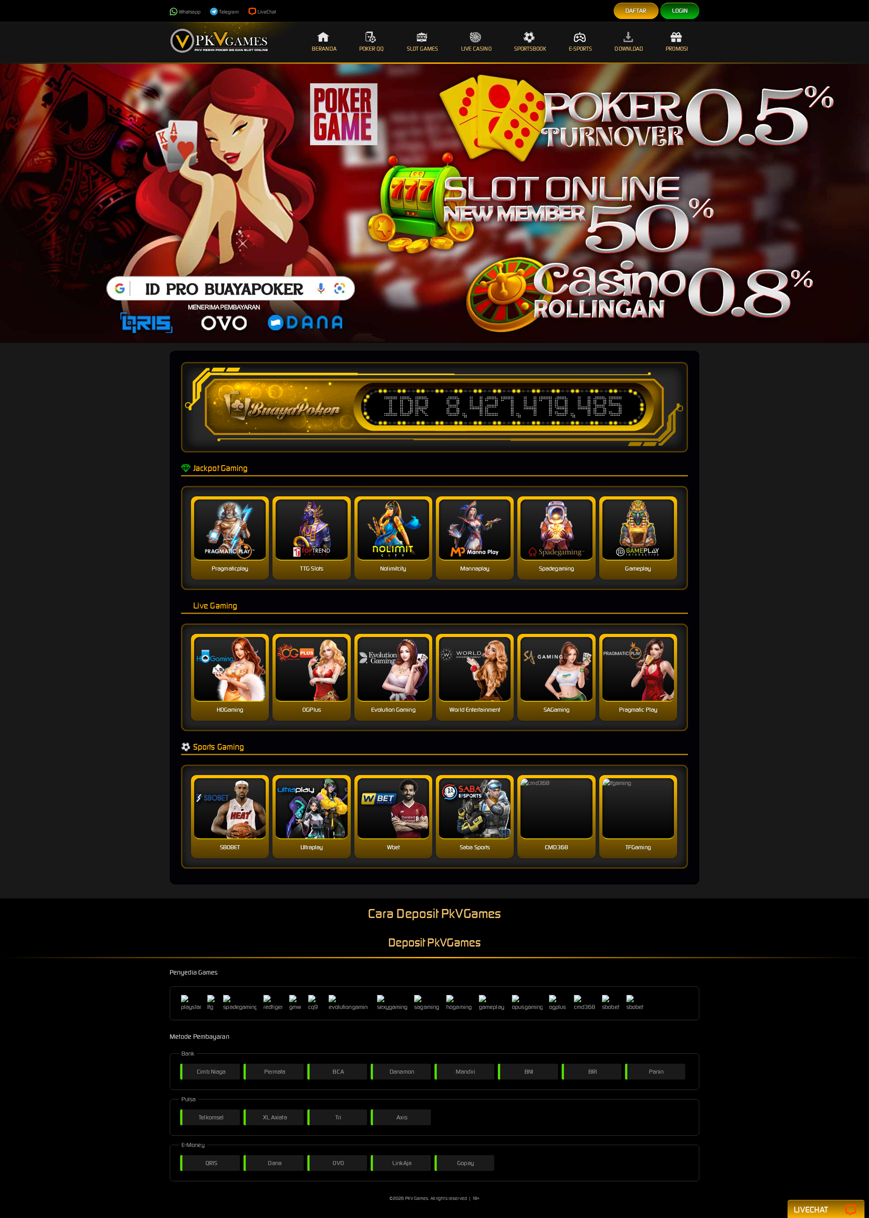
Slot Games (423, 48)
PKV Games (417, 1198)
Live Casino (476, 48)
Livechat (811, 1209)
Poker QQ (371, 48)
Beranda (324, 48)
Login (680, 10)
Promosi (677, 48)
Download (629, 48)
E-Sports (580, 48)
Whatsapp (190, 12)
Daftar (636, 10)
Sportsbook (530, 48)
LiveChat (267, 12)
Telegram (229, 12)
